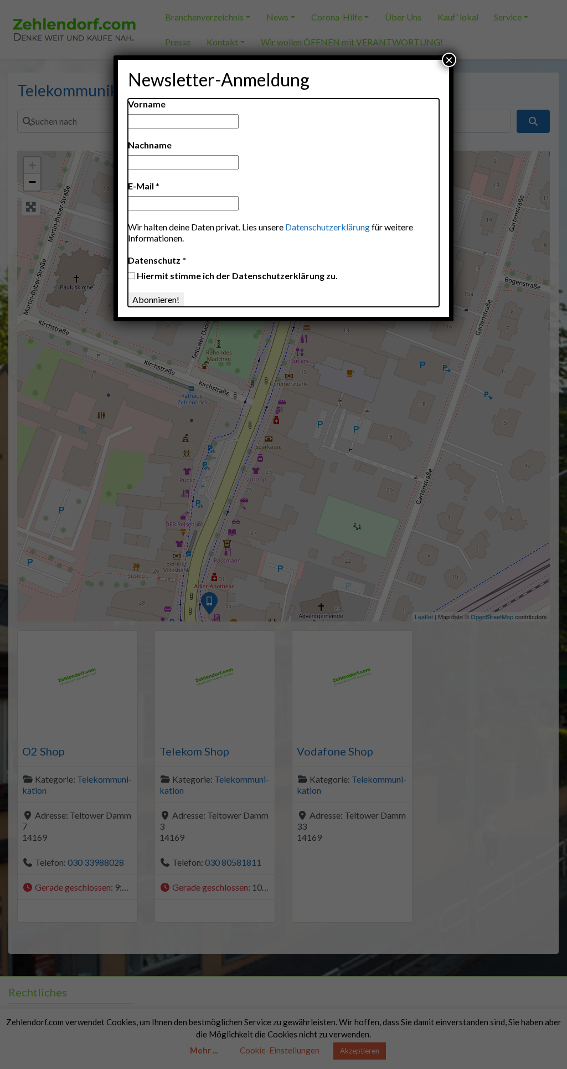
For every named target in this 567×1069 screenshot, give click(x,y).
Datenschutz (157, 260)
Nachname (150, 145)
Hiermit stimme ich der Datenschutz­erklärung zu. (236, 275)
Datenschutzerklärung (327, 227)
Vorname (147, 104)
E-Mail (143, 186)
